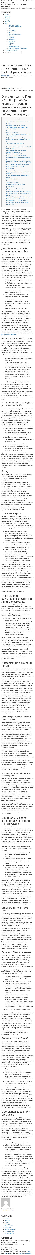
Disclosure (11, 36)
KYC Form (11, 43)
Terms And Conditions (15, 34)
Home (6, 14)
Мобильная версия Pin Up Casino (16, 156)
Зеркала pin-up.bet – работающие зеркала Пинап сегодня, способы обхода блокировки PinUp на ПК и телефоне (18, 198)
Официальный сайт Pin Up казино (16, 150)
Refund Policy (12, 30)
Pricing (7, 20)
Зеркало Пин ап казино (13, 152)
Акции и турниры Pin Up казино (15, 125)
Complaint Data (9, 1231)
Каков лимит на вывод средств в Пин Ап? (18, 191)
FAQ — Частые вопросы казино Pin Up (17, 164)
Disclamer (11, 38)
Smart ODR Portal (14, 25)
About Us (7, 16)
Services (7, 18)
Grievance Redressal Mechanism (18, 48)
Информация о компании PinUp (15, 138)
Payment (7, 21)
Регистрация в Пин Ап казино (15, 166)
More (6, 23)
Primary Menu (6, 12)
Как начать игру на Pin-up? (14, 154)
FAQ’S (10, 32)
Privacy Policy (12, 39)
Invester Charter (9, 1233)
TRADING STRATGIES (15, 27)
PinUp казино (10, 168)
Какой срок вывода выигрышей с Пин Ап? (18, 163)
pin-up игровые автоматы (8, 334)
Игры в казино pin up (12, 132)
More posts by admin (7, 1210)
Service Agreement (14, 46)
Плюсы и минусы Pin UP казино (15, 170)
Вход (7, 130)
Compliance (12, 41)
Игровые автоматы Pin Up (14, 179)
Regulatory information (11, 50)
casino (9, 88)
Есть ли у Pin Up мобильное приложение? (18, 161)
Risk (10, 45)
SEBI (10, 29)
